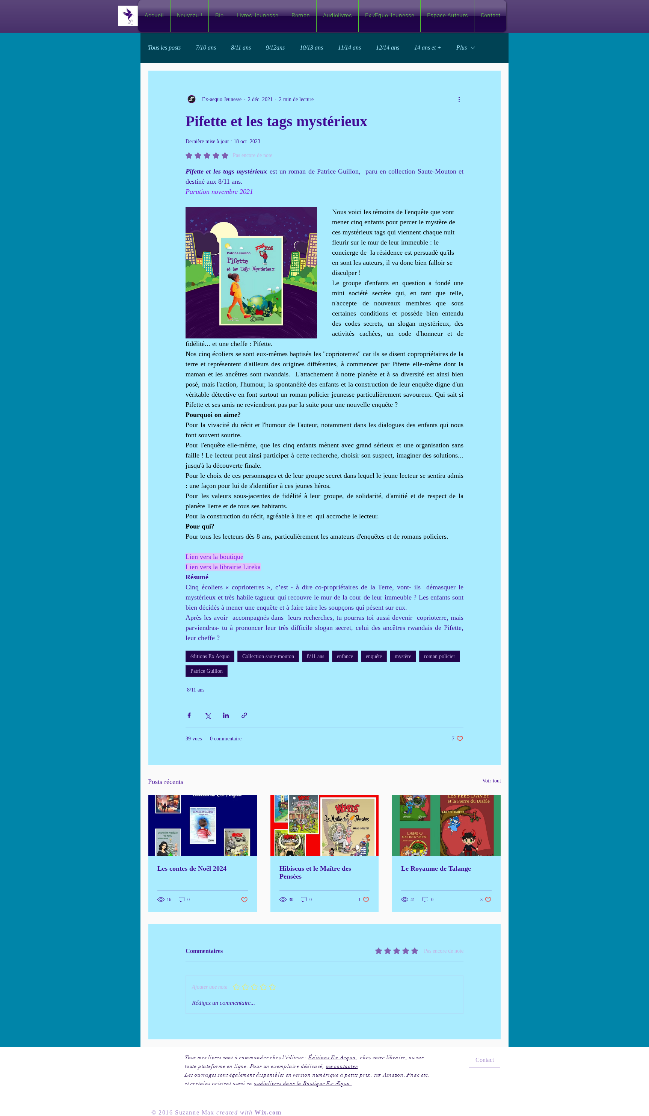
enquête (374, 656)
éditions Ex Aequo (209, 656)
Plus (461, 47)
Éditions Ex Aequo (332, 1057)
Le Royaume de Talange (436, 868)
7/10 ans (206, 47)
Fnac (414, 1075)
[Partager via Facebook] (189, 715)
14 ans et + (427, 47)
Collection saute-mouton (268, 656)
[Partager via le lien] (244, 715)
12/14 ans (387, 47)
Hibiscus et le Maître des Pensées (315, 872)
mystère (403, 656)
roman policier (439, 656)
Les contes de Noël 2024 (191, 868)
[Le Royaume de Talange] (446, 825)
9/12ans (275, 47)
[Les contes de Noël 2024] (202, 825)
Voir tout (491, 781)
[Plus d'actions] (458, 99)
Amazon (393, 1075)
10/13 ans (311, 47)
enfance (345, 656)
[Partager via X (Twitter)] (207, 715)
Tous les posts (164, 47)
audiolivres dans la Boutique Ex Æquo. (303, 1083)
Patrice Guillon (206, 671)
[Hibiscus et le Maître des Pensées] (324, 825)
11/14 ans (349, 47)
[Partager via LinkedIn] (225, 715)
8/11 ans (241, 47)
